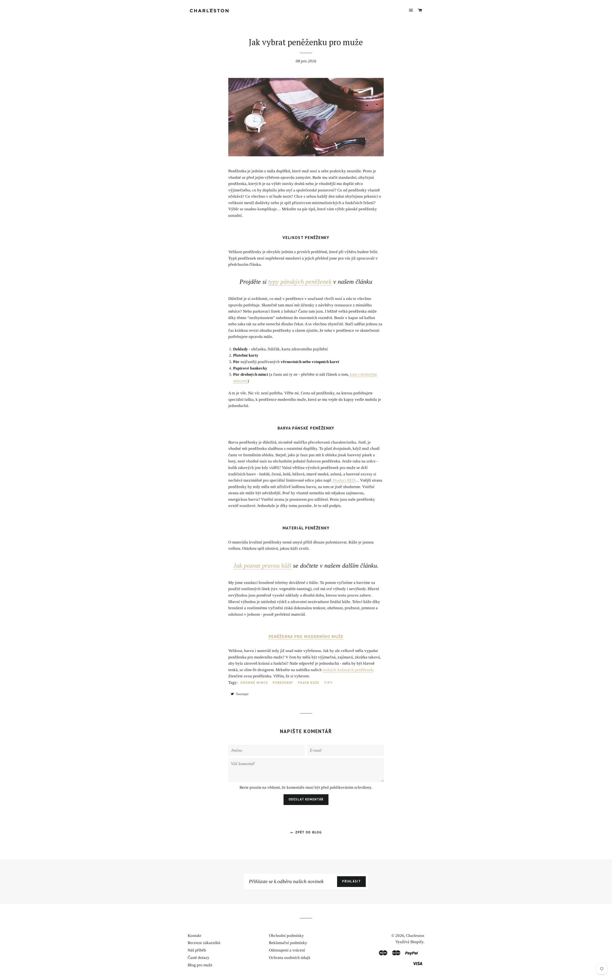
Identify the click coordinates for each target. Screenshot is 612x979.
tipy (328, 683)
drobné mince (254, 683)
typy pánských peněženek (300, 281)
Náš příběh (197, 950)
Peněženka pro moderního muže (306, 636)
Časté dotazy (198, 957)
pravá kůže (308, 683)
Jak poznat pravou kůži (262, 565)
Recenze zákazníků (204, 943)
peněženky (283, 683)
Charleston (415, 935)
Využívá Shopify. (409, 942)
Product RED (344, 480)
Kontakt (194, 935)
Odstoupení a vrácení (287, 950)
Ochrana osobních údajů (289, 957)
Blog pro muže (200, 965)
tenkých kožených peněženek (348, 670)
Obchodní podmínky (286, 935)
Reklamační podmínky (288, 943)
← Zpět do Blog (306, 832)
